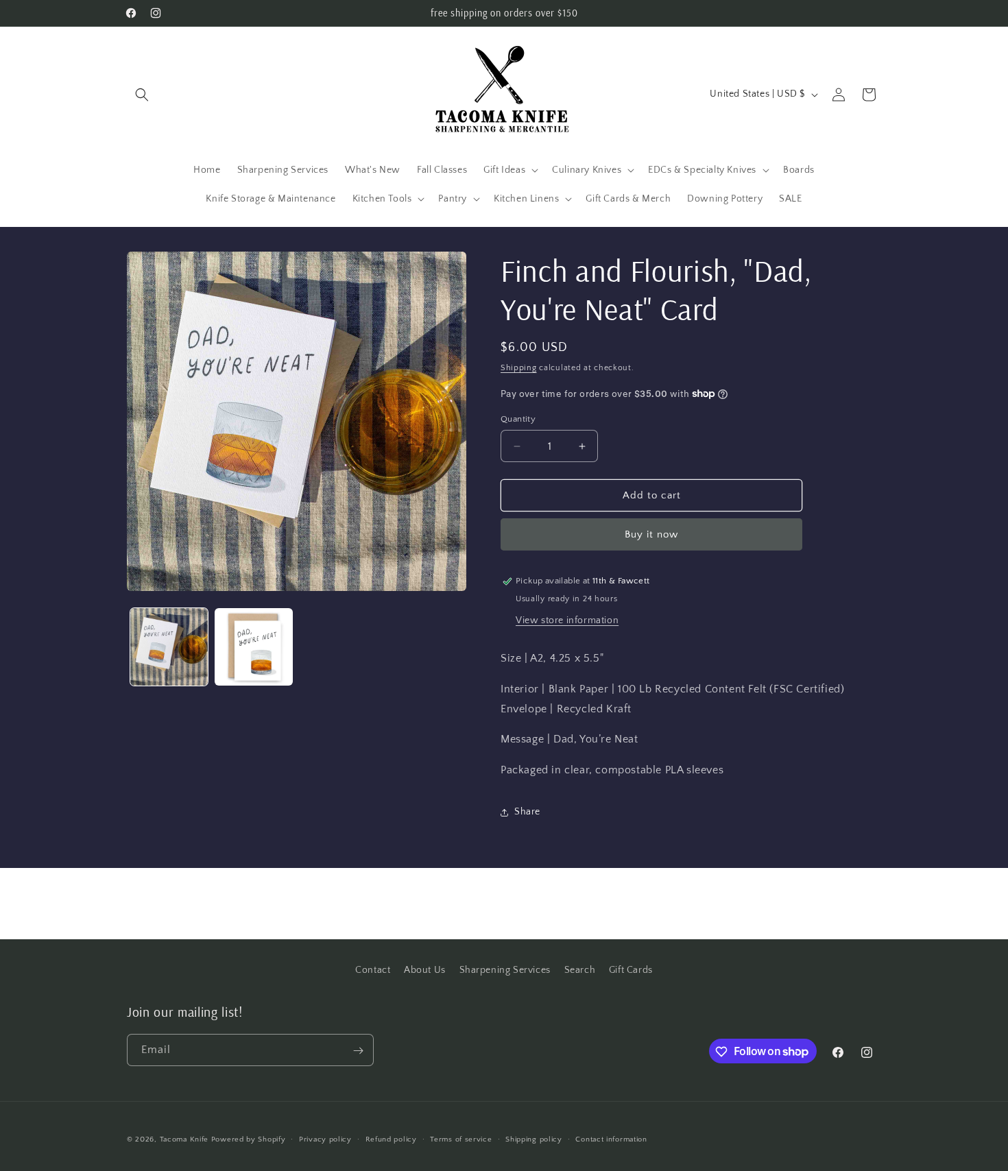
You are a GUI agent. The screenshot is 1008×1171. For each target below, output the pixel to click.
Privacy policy (325, 1139)
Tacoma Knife (184, 1139)
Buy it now (651, 534)
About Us (425, 970)
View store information (567, 620)
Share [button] (527, 811)
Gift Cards (631, 970)
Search (580, 970)
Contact (372, 970)
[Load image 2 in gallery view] (253, 647)
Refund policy (391, 1139)
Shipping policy (533, 1139)
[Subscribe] (358, 1051)
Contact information (611, 1139)
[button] (142, 95)
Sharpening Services (505, 970)
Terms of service (461, 1139)
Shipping (519, 367)
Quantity (518, 419)
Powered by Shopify (248, 1139)
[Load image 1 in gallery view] (169, 647)
